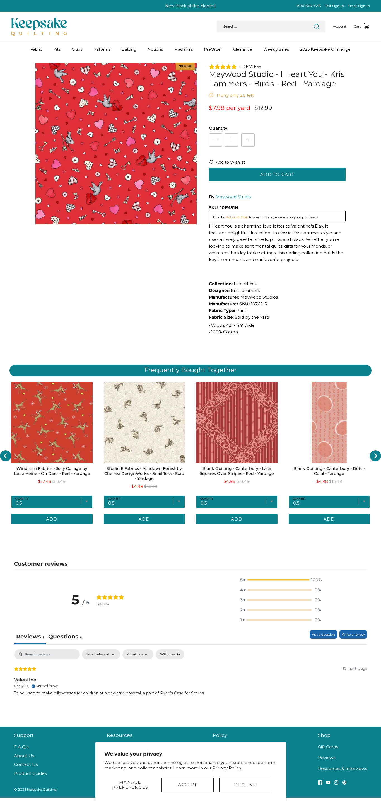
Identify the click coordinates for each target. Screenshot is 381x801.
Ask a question (323, 634)
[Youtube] (328, 782)
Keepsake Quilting (41, 789)
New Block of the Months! (190, 5)
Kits (57, 49)
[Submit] (316, 26)
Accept (187, 784)
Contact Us (26, 764)
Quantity (218, 128)
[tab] (65, 637)
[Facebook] (320, 782)
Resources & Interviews (342, 768)
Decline (245, 784)
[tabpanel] (190, 685)
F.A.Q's (21, 746)
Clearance (242, 49)
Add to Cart (277, 174)
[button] (227, 163)
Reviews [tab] (30, 636)
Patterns (101, 49)
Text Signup (334, 6)
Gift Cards (328, 746)
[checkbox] (170, 654)
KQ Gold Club (237, 217)
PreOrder (213, 49)
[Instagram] (336, 782)
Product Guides (30, 773)
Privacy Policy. (227, 768)
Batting (129, 49)
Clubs (77, 49)
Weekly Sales (276, 49)
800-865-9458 (309, 6)
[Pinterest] (344, 782)
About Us (24, 755)
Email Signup (359, 6)
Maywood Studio (233, 196)
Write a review (353, 634)
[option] (116, 143)
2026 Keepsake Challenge (325, 49)
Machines (183, 49)
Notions (155, 49)
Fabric (36, 49)
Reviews (326, 757)
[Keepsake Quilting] (39, 26)
